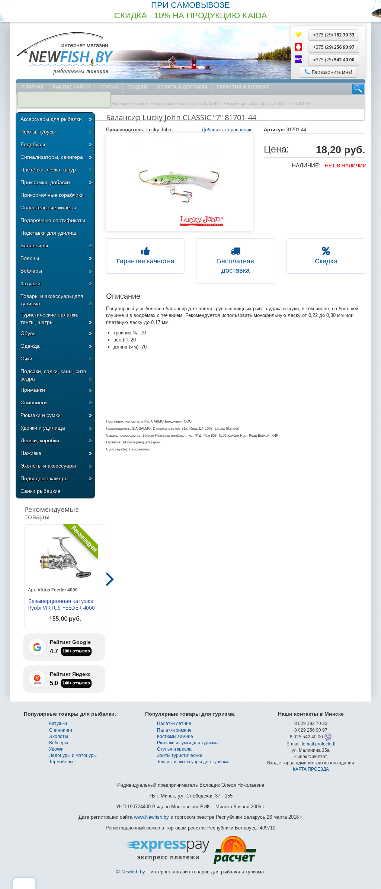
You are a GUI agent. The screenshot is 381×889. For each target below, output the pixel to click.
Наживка (30, 453)
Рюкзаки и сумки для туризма (188, 742)
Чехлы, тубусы (38, 132)
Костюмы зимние (175, 736)
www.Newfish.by (151, 817)
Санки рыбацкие (40, 491)
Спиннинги (33, 402)
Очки (26, 359)
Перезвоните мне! (332, 72)
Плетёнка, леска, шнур (48, 170)
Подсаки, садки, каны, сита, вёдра (54, 375)
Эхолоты (58, 736)
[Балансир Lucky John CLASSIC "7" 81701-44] (179, 182)
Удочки (56, 749)
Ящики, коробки (39, 440)
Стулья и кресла (174, 749)
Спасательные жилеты (48, 208)
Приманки (32, 390)
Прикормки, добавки (45, 182)
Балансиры (34, 245)
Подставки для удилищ (48, 233)
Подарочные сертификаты (52, 220)
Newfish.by (133, 871)
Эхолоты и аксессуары (48, 466)
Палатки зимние (174, 730)
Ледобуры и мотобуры (73, 755)
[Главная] (64, 54)
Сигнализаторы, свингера (51, 157)
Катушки (30, 283)
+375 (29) (333, 35)
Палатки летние (174, 723)
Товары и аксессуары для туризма (51, 300)
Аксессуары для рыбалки (51, 119)
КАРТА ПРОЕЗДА (311, 769)
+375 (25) (333, 60)
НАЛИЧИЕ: (306, 165)
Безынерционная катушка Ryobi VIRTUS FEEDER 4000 (61, 604)
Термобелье (62, 761)
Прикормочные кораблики (52, 195)
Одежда (30, 346)
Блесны (29, 258)
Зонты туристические (179, 755)
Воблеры (31, 271)
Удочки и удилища (42, 428)
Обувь (27, 333)
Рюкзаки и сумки (40, 415)
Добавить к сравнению (227, 129)
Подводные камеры (44, 478)
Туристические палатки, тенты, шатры (49, 318)
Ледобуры (32, 144)
